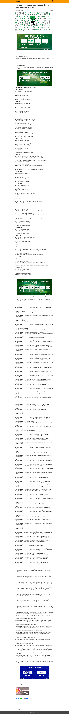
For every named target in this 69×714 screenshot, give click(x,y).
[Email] (24, 698)
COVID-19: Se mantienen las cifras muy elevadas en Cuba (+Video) (39, 694)
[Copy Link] (25, 698)
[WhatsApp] (21, 698)
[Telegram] (19, 698)
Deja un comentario (34, 705)
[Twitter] (18, 698)
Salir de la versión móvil (34, 712)
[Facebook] (16, 698)
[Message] (22, 698)
